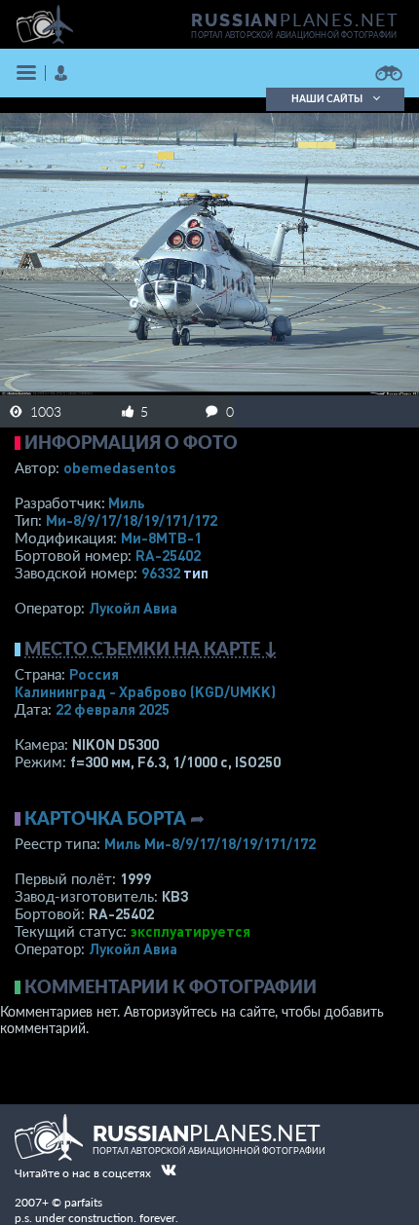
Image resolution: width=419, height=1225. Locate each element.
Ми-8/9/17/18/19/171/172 (131, 520)
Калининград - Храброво (145, 691)
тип (196, 572)
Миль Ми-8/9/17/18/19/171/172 (210, 843)
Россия (94, 674)
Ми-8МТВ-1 (161, 537)
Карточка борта (105, 818)
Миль (126, 502)
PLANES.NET (295, 19)
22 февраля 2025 (113, 709)
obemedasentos (119, 467)
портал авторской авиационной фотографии (294, 35)
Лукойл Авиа (133, 607)
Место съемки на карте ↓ (151, 648)
